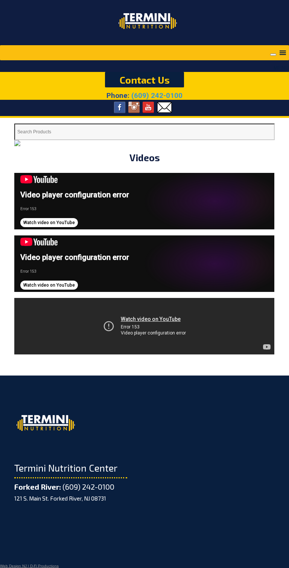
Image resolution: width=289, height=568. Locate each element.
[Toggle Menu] (273, 54)
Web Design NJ (13, 566)
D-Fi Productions (44, 566)
